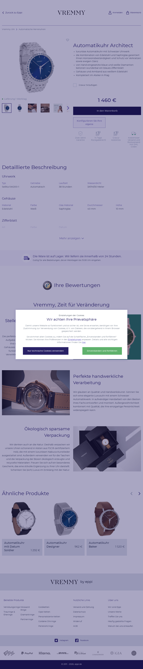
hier (84, 342)
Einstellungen (74, 340)
